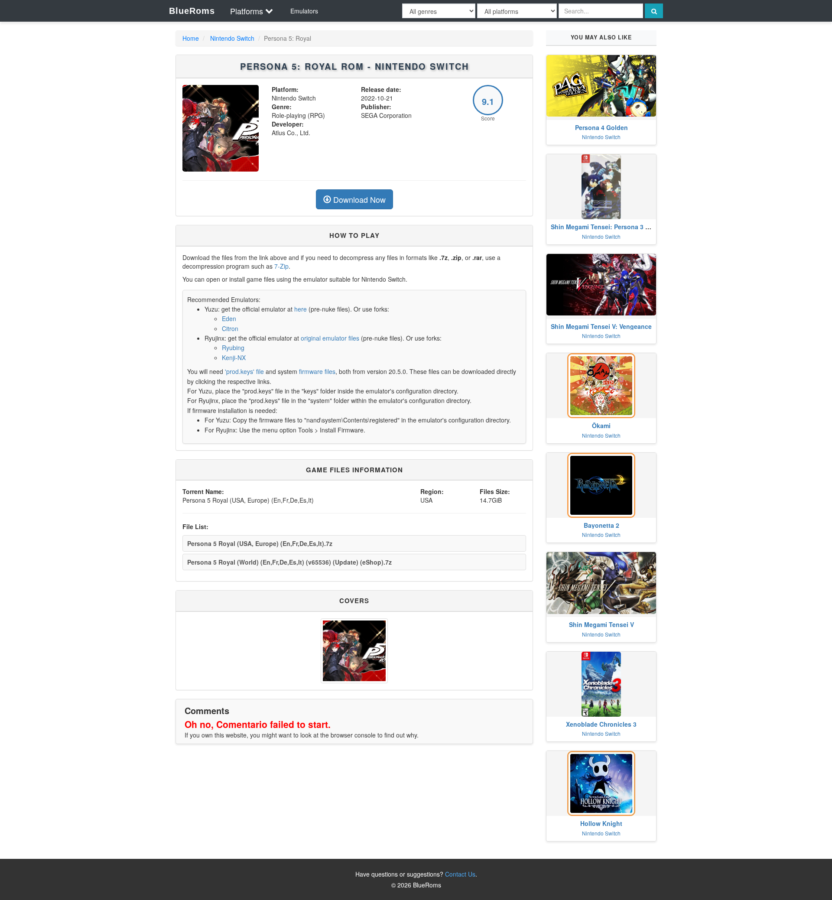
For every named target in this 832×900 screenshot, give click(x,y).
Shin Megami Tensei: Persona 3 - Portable (612, 226)
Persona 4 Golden (601, 127)
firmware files (317, 371)
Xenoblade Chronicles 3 (601, 724)
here (300, 309)
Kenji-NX (234, 357)
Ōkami (601, 425)
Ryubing (233, 347)
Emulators (304, 10)
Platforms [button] (246, 10)
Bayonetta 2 (601, 525)
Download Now (358, 199)
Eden (229, 318)
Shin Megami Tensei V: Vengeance (601, 326)
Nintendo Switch (232, 38)
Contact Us (460, 874)
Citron (230, 328)
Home (190, 38)
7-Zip (281, 266)
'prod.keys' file (244, 371)
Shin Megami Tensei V (601, 624)
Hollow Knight (601, 823)
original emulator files (330, 338)
